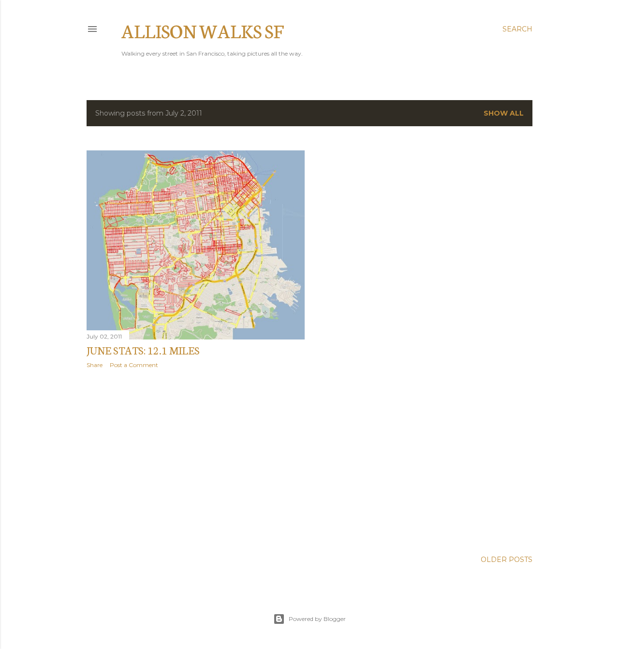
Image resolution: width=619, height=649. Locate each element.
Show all (504, 113)
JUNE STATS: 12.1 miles (143, 349)
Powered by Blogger (317, 618)
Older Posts (506, 559)
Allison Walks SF (202, 30)
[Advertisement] (196, 460)
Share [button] (95, 365)
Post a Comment (134, 365)
